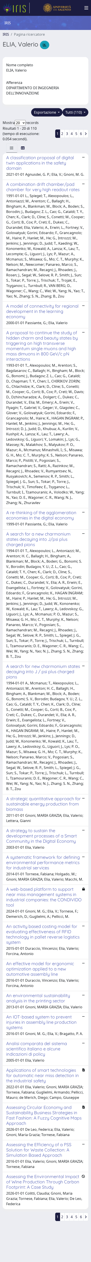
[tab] (11, 148)
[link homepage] (16, 8)
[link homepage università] (57, 8)
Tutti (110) (74, 112)
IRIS (6, 34)
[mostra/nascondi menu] (86, 8)
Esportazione (45, 112)
